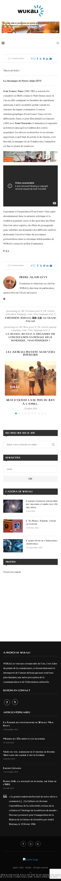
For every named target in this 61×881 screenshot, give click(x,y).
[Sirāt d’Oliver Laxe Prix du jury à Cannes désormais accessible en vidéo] (30, 378)
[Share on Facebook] (37, 58)
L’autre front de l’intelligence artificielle (42, 542)
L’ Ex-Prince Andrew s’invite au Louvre (41, 522)
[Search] (57, 43)
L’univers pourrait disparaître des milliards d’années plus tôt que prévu (42, 504)
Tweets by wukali (12, 571)
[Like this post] (34, 58)
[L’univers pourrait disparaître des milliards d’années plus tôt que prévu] (13, 506)
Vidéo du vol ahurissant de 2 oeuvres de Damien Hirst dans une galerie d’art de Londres (29, 753)
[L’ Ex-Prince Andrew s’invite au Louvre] (13, 526)
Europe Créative (12, 768)
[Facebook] (7, 702)
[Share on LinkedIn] (47, 58)
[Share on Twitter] (40, 58)
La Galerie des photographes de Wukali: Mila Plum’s (28, 724)
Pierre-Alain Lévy (33, 277)
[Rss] (38, 843)
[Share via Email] (50, 58)
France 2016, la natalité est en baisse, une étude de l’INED (29, 783)
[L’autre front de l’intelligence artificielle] (13, 545)
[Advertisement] (30, 605)
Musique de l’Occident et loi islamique (24, 739)
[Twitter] (15, 702)
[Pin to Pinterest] (44, 58)
